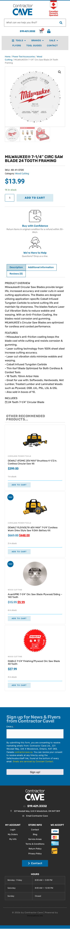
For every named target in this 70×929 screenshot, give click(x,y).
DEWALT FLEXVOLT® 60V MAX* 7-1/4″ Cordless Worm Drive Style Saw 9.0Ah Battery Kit (32, 529)
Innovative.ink (35, 915)
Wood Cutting (22, 173)
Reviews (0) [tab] (16, 273)
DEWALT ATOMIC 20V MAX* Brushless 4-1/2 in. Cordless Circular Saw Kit (32, 462)
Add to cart (35, 197)
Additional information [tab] (41, 267)
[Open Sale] (57, 40)
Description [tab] (16, 267)
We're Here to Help (35, 252)
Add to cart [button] (19, 485)
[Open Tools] (25, 40)
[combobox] (30, 22)
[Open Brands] (43, 40)
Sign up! (35, 772)
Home (7, 56)
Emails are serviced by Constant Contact (33, 761)
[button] (60, 72)
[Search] (61, 22)
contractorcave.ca (23, 752)
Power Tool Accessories (23, 56)
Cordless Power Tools (19, 456)
